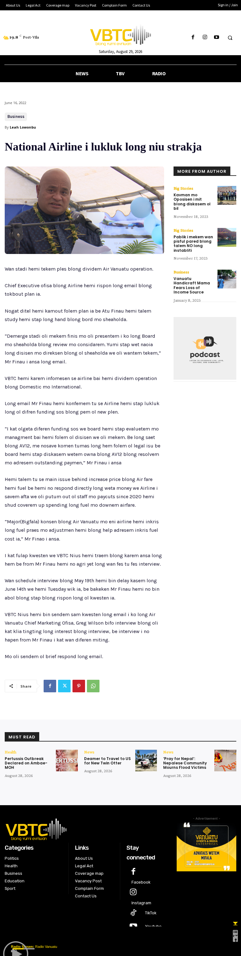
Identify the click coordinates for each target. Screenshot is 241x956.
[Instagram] (205, 37)
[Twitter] (64, 686)
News (89, 752)
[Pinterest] (78, 686)
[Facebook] (193, 37)
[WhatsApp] (93, 686)
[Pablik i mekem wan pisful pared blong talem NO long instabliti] (226, 237)
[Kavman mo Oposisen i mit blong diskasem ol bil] (226, 195)
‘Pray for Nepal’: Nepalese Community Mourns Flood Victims (185, 763)
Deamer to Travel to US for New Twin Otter (107, 761)
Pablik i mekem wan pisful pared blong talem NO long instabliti (193, 243)
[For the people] (120, 34)
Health (10, 752)
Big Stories (183, 188)
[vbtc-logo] (86, 829)
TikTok (151, 913)
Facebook (141, 882)
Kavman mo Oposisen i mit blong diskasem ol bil (192, 201)
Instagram (141, 903)
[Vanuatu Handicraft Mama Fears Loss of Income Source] (226, 279)
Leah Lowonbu (23, 127)
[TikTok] (133, 913)
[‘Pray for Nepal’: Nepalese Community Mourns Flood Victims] (225, 761)
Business (15, 116)
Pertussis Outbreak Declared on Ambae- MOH (26, 763)
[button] (230, 37)
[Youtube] (216, 37)
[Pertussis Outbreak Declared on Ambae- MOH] (67, 761)
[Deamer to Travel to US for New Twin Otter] (146, 761)
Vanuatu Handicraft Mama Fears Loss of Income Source (192, 285)
